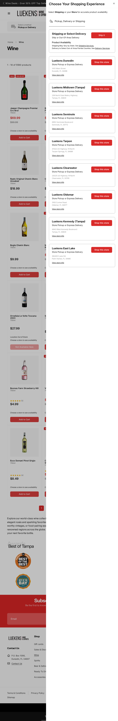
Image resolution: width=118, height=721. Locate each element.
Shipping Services (86, 46)
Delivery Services (102, 48)
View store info (58, 75)
